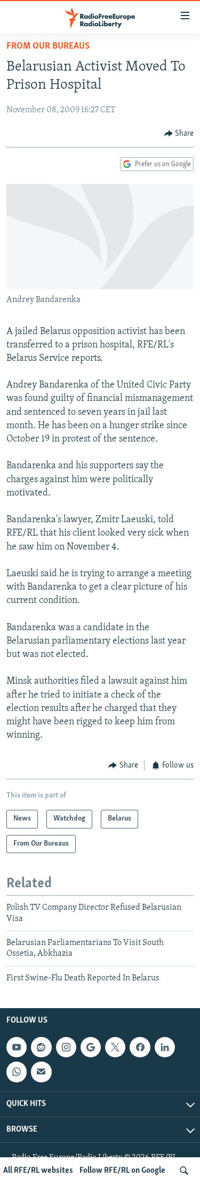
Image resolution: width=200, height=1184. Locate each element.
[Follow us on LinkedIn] (165, 1047)
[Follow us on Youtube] (16, 1047)
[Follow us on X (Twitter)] (115, 1047)
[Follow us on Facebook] (140, 1047)
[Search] (184, 1170)
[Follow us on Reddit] (41, 1047)
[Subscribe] (41, 1072)
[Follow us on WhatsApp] (16, 1072)
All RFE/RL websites (38, 1170)
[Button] (179, 134)
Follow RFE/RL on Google (122, 1170)
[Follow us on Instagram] (66, 1047)
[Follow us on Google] (91, 1047)
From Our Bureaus (48, 46)
